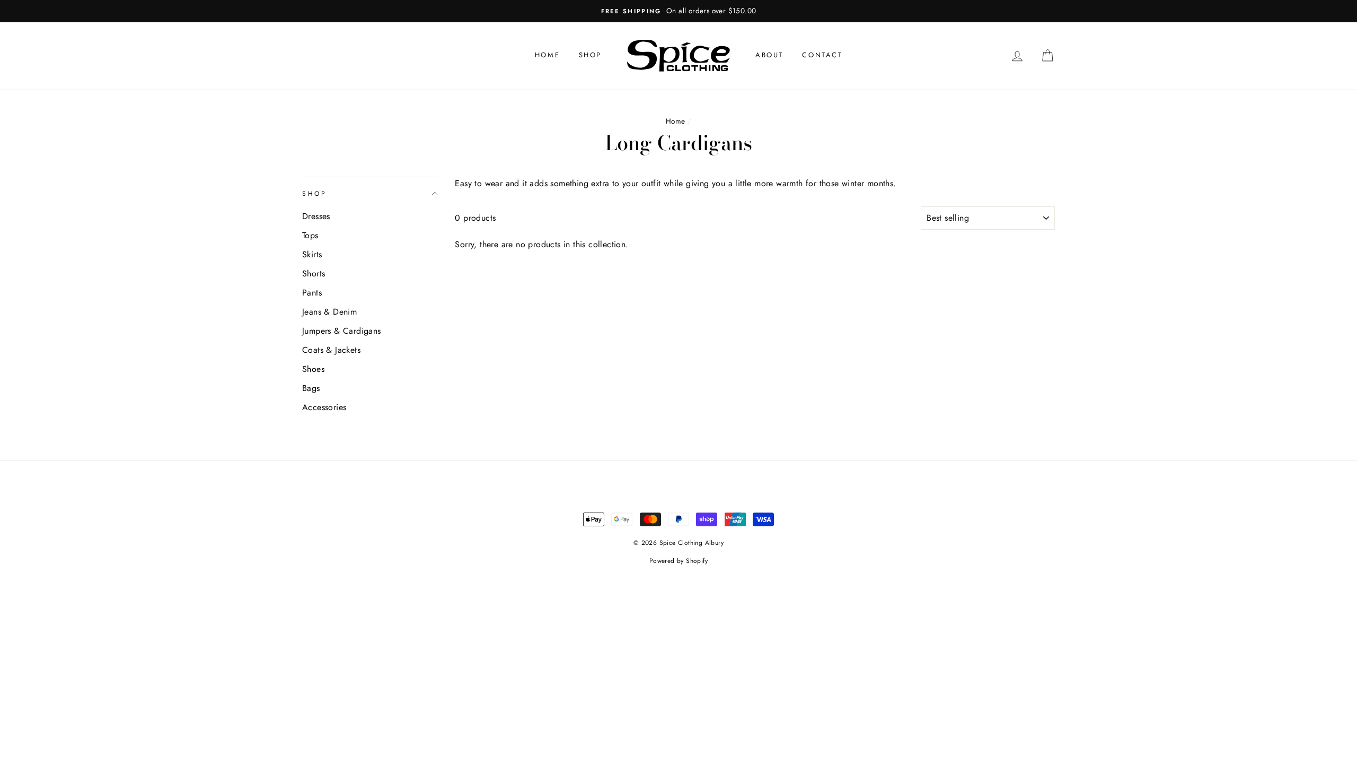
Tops (310, 235)
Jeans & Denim (329, 312)
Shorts (313, 273)
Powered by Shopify (678, 561)
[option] (678, 11)
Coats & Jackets (331, 350)
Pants (312, 292)
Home (547, 55)
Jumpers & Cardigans (341, 331)
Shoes (313, 369)
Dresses (316, 216)
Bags (311, 388)
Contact (822, 55)
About (769, 55)
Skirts (312, 254)
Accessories (324, 407)
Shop (590, 55)
